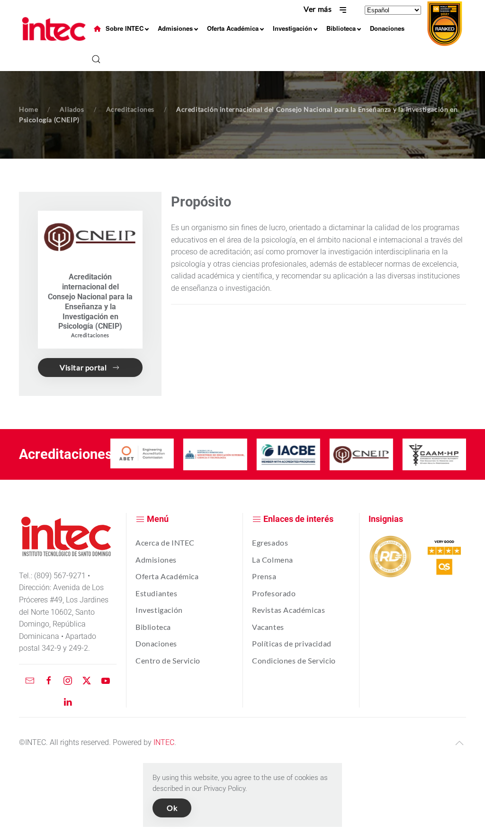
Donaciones (156, 643)
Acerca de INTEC (165, 542)
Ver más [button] (318, 8)
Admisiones (156, 559)
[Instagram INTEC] (67, 679)
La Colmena (272, 559)
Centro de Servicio (167, 660)
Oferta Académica (167, 576)
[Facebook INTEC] (49, 679)
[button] (96, 59)
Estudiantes (156, 593)
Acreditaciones (90, 335)
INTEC (163, 742)
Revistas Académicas (288, 609)
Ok (172, 807)
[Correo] (30, 679)
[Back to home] (55, 29)
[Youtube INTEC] (105, 679)
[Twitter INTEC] (86, 679)
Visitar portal (83, 367)
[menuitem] (97, 28)
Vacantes (268, 626)
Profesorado (274, 593)
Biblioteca (153, 626)
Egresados (270, 542)
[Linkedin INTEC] (67, 701)
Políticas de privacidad (292, 643)
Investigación (159, 609)
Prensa (264, 576)
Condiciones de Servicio (294, 660)
